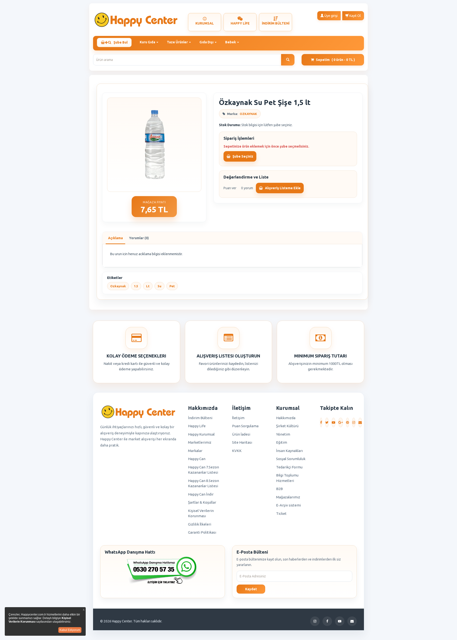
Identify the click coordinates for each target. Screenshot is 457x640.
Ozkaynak (118, 286)
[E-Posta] (360, 422)
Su (159, 286)
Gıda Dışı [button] (206, 42)
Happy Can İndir (201, 494)
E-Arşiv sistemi (288, 505)
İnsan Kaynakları (289, 451)
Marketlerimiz (199, 442)
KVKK (237, 451)
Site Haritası (242, 442)
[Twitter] (327, 422)
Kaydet (251, 589)
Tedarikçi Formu (289, 467)
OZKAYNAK (248, 113)
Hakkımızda (285, 418)
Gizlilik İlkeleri (199, 524)
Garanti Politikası (202, 532)
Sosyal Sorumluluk (290, 459)
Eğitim (281, 442)
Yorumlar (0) (139, 238)
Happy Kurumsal (201, 434)
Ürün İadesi (241, 434)
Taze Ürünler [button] (178, 42)
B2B (279, 489)
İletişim (238, 418)
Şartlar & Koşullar (202, 502)
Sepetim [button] (335, 60)
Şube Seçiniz (242, 156)
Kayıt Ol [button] (355, 16)
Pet (172, 286)
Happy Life (197, 426)
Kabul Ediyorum (70, 630)
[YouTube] (333, 422)
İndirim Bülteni (200, 418)
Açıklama (115, 238)
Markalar (195, 451)
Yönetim (283, 434)
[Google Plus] (340, 422)
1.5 (136, 286)
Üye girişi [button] (331, 16)
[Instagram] (353, 422)
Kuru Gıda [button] (148, 42)
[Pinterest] (347, 422)
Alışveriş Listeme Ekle (282, 188)
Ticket (281, 513)
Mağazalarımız (288, 497)
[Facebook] (321, 422)
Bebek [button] (231, 42)
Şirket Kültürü (287, 426)
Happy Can (196, 459)
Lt (147, 286)
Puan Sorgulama (245, 426)
